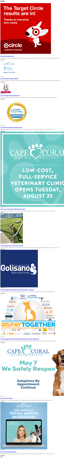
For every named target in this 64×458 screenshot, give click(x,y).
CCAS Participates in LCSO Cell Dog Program (11, 245)
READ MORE (2, 82)
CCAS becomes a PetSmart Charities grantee (11, 127)
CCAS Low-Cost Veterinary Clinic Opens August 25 (12, 209)
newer (1, 457)
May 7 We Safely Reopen (6, 398)
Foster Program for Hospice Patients (9, 78)
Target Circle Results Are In (7, 56)
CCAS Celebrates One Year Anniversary (10, 95)
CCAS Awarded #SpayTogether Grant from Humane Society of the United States (19, 339)
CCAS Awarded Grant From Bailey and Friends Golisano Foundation (17, 289)
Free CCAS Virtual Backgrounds (8, 451)
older (1, 456)
